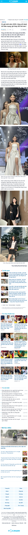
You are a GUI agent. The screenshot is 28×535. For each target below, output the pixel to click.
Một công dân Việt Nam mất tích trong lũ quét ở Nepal (14, 420)
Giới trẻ (21, 497)
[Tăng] (12, 30)
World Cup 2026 (7, 508)
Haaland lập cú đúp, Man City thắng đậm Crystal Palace (14, 413)
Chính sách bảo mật (6, 523)
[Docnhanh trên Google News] (3, 29)
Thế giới (7, 494)
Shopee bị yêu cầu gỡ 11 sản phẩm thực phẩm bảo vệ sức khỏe (14, 403)
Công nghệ (7, 505)
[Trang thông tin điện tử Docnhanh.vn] (13, 1)
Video (21, 488)
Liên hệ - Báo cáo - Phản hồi (17, 523)
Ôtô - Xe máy (21, 505)
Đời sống (7, 502)
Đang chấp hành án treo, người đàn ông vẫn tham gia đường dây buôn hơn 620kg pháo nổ (14, 391)
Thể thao (21, 494)
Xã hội (7, 491)
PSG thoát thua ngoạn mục (9, 397)
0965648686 (6, 517)
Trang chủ (7, 488)
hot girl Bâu (18, 305)
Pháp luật (21, 491)
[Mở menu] (2, 1)
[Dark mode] (26, 1)
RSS (25, 523)
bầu (7, 305)
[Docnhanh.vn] (14, 531)
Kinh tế (7, 497)
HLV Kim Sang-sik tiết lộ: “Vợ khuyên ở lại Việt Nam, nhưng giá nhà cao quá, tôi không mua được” (14, 394)
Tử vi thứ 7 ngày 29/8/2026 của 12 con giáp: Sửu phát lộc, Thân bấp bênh (14, 416)
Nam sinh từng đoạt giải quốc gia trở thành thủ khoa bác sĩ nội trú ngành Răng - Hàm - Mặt (14, 410)
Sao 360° (21, 502)
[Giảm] (8, 30)
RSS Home (14, 525)
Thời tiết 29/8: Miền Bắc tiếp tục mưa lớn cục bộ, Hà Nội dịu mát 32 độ (14, 399)
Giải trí (7, 499)
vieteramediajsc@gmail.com (18, 517)
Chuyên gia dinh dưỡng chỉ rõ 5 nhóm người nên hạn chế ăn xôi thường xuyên (14, 406)
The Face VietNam (12, 305)
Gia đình (21, 499)
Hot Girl (4, 305)
